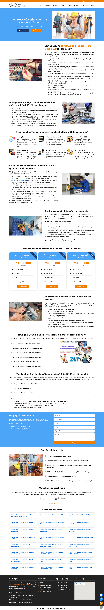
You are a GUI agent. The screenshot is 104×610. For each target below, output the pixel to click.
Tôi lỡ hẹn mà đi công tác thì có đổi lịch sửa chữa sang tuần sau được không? (68, 472)
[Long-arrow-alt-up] (101, 607)
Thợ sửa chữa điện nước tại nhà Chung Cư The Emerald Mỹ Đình (51, 568)
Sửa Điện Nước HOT (74, 5)
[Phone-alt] (101, 603)
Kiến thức (85, 5)
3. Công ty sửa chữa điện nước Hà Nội (23, 393)
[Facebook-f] (101, 599)
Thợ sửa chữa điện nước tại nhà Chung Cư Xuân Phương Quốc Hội (51, 553)
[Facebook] (92, 1)
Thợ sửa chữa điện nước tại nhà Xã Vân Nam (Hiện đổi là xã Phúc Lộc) (21, 515)
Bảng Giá (64, 5)
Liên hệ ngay (23, 286)
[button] (33, 343)
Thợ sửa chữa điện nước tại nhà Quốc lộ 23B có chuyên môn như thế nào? (67, 460)
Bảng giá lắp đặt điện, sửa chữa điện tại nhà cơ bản (27, 357)
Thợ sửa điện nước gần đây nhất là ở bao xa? (59, 456)
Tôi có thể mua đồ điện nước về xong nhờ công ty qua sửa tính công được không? (69, 481)
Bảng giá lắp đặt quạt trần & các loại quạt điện (25, 361)
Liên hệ (93, 5)
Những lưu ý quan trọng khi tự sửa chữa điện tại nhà (27, 352)
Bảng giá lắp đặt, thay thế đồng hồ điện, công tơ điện (27, 366)
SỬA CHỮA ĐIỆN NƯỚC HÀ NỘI (52, 5)
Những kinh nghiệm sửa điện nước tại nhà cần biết (26, 343)
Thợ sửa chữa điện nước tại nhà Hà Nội (79, 515)
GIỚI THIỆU (39, 5)
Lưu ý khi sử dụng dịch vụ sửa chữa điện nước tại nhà (27, 348)
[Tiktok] (94, 1)
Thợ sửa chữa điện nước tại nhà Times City (51, 515)
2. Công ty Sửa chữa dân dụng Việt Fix (23, 388)
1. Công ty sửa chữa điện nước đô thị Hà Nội (25, 384)
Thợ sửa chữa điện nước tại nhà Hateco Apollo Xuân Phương (50, 545)
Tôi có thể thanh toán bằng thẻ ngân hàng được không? (62, 476)
